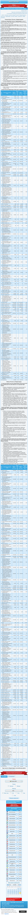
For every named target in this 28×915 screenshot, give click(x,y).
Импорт (18, 786)
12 (12, 891)
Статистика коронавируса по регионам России (13, 899)
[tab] (4, 777)
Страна (14, 779)
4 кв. (15, 795)
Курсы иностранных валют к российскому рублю (13, 802)
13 (14, 891)
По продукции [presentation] (11, 776)
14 (16, 891)
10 (8, 891)
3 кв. (24, 793)
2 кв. (18, 793)
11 (10, 891)
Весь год (6, 793)
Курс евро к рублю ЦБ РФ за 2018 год (8, 769)
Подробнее (6, 913)
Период (14, 788)
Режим (14, 784)
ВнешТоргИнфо (14, 1)
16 (20, 891)
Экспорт (11, 786)
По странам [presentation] (4, 776)
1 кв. (13, 793)
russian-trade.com (10, 907)
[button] (14, 798)
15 (18, 891)
